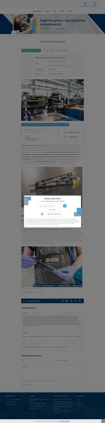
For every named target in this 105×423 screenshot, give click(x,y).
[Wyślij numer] (65, 206)
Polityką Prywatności (61, 219)
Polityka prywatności (65, 421)
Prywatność (52, 224)
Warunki (56, 224)
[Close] (79, 197)
